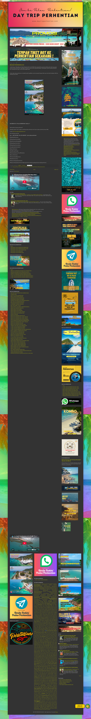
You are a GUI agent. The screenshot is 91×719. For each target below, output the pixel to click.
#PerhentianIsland (42, 596)
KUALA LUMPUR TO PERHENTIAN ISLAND (19, 330)
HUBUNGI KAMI (14, 294)
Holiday (46, 631)
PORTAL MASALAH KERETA (64, 682)
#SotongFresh (50, 600)
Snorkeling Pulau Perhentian (53, 695)
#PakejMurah (44, 591)
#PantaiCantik (49, 595)
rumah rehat (55, 691)
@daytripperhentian (15, 209)
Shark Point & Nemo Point (53, 692)
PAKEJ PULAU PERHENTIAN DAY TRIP (18, 315)
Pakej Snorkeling (52, 668)
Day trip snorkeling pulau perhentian (41, 625)
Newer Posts (12, 169)
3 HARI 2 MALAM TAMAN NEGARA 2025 (18, 344)
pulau (56, 686)
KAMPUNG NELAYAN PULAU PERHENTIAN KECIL (20, 272)
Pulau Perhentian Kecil (37, 689)
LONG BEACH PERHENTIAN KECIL (17, 304)
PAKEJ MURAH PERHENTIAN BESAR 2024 (70, 390)
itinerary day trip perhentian (51, 632)
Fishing (41, 628)
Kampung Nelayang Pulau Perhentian (39, 635)
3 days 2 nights (44, 604)
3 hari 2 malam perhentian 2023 (47, 605)
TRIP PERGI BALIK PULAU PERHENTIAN (45, 706)
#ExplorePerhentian (24, 214)
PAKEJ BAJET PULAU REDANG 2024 (17, 252)
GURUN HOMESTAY (14, 314)
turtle (40, 708)
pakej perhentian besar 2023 (53, 660)
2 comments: (24, 165)
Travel (36, 703)
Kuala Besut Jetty (48, 636)
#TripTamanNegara (53, 603)
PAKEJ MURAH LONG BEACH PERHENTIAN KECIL (20, 306)
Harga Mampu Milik (39, 629)
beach (48, 607)
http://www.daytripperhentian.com (19, 131)
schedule (39, 692)
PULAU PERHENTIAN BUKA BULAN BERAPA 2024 (20, 320)
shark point (47, 692)
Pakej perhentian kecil (37, 661)
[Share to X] (29, 165)
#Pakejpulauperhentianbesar (36, 213)
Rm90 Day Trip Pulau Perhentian (48, 691)
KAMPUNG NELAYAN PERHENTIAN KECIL (19, 338)
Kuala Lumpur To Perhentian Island (45, 637)
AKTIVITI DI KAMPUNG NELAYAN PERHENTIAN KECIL (21, 274)
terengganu (37, 701)
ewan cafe (50, 626)
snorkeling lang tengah (39, 695)
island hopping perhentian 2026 (41, 632)
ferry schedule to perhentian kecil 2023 (48, 627)
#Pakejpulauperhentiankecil (26, 213)
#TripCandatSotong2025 (43, 603)
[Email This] (27, 165)
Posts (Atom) (16, 171)
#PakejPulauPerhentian (25, 212)
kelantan (52, 635)
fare (56, 626)
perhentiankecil (55, 685)
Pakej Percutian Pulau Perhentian (45, 659)
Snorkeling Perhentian (45, 695)
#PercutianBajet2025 (37, 596)
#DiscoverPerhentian (28, 215)
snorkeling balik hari (49, 693)
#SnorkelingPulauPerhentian (38, 600)
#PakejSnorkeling (36, 595)
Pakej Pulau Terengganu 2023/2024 (45, 668)
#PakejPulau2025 (54, 591)
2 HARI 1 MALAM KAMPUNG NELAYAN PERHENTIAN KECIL (22, 277)
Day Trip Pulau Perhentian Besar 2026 (46, 622)
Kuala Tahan (53, 637)
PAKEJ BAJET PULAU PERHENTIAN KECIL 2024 (19, 248)
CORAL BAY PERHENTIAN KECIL (17, 339)
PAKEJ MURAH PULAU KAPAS (16, 309)
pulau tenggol (49, 690)
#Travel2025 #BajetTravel (43, 601)
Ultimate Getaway (51, 708)
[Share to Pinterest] (31, 165)
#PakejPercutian (49, 591)
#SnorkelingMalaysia (53, 598)
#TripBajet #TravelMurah (47, 602)
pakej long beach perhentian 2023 (45, 652)
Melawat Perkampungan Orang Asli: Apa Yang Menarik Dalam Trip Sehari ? (27, 201)
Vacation (56, 708)
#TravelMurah (55, 601)
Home (34, 169)
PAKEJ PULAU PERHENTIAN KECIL (17, 308)
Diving (47, 626)
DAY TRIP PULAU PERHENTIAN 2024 (17, 301)
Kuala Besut (44, 636)
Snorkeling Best (54, 693)
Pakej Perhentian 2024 (45, 660)
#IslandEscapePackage (31, 214)
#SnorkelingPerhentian (53, 599)
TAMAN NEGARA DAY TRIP (65, 650)
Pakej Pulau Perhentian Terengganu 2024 (40, 667)
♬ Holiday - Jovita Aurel (23, 216)
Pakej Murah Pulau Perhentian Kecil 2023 (41, 658)
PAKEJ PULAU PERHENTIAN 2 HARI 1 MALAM (19, 318)
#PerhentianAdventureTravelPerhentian (18, 215)
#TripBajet (42, 602)
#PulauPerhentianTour (15, 216)
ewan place (53, 626)
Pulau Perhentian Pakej (39, 690)
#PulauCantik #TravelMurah (53, 596)
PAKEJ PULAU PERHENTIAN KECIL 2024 (18, 324)
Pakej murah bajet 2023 (51, 653)
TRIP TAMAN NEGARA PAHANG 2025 (66, 684)
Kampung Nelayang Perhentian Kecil (51, 634)
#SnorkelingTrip (45, 600)
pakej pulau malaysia (51, 662)
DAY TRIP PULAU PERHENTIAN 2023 (45, 621)
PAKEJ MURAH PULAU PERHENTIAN (17, 313)
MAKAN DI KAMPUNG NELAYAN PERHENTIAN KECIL (21, 273)
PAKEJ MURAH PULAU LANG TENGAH (18, 311)
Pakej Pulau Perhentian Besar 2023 (44, 665)
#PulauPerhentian (37, 597)
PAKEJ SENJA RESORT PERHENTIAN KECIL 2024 (72, 393)
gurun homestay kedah (52, 628)
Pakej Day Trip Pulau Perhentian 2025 (49, 650)
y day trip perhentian (40, 709)
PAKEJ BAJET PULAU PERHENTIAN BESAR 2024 (19, 247)
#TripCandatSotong (36, 603)
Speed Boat (36, 696)
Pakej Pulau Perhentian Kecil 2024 (52, 666)
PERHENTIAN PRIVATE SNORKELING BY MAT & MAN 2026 (22, 353)
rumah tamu (36, 692)
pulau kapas (40, 687)
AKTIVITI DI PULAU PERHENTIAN (17, 295)
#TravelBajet (50, 601)
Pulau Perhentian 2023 (45, 688)
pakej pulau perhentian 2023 (44, 663)
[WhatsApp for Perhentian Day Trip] (87, 706)
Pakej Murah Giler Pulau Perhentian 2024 (51, 654)
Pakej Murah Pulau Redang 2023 (52, 658)
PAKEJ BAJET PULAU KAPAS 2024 (17, 251)
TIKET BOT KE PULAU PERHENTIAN (17, 333)
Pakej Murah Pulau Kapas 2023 (47, 656)
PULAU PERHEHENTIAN (53, 687)
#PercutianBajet (55, 595)
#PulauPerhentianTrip (54, 597)
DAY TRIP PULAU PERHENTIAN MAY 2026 (44, 623)
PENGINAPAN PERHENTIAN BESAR (17, 299)
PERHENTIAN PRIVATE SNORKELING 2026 (71, 395)
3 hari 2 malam (49, 604)
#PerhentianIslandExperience (36, 215)
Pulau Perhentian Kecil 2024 (45, 689)
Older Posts (56, 169)
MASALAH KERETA (63, 643)
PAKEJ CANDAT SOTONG (15, 348)
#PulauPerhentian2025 (45, 597)
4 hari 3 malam (54, 605)
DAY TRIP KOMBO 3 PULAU (16, 305)
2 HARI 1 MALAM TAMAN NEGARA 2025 (18, 343)
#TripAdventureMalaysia (37, 602)
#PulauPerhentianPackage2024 (17, 213)
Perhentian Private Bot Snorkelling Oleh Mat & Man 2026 (42, 682)
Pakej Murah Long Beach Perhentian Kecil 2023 (41, 655)
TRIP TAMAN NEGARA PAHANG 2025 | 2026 (68, 635)
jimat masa (52, 633)
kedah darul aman (48, 635)
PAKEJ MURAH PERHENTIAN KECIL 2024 (70, 389)
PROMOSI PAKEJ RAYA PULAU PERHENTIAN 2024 (48, 686)
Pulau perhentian (37, 688)
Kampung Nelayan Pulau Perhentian (41, 634)
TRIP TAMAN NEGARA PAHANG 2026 (18, 349)
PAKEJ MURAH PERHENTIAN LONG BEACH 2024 (20, 340)
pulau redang (45, 690)
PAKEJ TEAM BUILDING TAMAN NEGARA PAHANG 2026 (21, 350)
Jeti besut (46, 633)
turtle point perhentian (45, 708)
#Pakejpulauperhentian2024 (34, 212)
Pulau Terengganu (54, 690)
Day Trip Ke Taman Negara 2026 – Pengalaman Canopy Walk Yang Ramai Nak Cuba (29, 194)
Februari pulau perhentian (37, 627)
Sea (41, 692)
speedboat (39, 696)
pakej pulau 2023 (44, 662)
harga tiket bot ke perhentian (40, 631)
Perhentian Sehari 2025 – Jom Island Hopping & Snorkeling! (44, 683)
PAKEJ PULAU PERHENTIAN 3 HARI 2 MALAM (19, 316)
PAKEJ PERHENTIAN (39, 660)
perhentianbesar (43, 685)
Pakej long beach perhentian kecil (43, 653)
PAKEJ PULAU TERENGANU (51, 667)
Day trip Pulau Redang (54, 623)
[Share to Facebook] (30, 165)
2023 (39, 604)
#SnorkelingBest (46, 598)
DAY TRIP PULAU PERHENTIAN (65, 679)
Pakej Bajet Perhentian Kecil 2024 (17, 65)
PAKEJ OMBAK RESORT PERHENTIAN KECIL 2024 (72, 394)
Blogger (56, 712)
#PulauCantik (47, 596)
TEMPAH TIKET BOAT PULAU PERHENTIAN (19, 325)
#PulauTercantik (36, 598)
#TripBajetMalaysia (54, 602)
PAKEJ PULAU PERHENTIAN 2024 (17, 323)
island (35, 632)
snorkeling (43, 693)
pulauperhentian (36, 691)
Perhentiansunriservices (37, 686)
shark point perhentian (37, 693)
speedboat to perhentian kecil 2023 (46, 696)
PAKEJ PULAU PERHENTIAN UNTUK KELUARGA (19, 319)
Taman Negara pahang (45, 697)
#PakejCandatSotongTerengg (38, 591)
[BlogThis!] (28, 165)
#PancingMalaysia (42, 595)
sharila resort (44, 692)
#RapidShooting (41, 598)
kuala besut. (53, 636)
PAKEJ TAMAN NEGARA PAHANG (17, 296)
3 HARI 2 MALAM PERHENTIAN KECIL (18, 328)
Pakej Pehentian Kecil (37, 659)
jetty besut (49, 633)
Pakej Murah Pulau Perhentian (44, 657)
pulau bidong (36, 687)
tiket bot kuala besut (39, 702)
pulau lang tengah (46, 687)
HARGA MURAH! (44, 629)
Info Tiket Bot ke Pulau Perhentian (52, 631)
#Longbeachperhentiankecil (16, 214)
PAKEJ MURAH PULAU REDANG (16, 310)
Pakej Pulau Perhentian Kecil (42, 666)
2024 (41, 604)
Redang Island (42, 691)
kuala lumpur (38, 637)
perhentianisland (49, 685)
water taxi (35, 709)
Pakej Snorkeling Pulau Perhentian (44, 670)
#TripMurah (48, 603)
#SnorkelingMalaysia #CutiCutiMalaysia (40, 599)
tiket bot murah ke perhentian (47, 702)
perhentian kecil (54, 680)
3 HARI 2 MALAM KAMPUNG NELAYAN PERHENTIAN (21, 329)
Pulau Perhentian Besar (53, 688)
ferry (42, 627)
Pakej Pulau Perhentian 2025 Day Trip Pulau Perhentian (44, 664)
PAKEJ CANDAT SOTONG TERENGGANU (18, 345)
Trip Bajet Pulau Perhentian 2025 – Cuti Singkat (44, 703)
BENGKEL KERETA (62, 683)
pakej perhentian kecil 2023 (45, 661)
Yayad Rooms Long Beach (46, 709)
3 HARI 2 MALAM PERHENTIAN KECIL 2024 (71, 388)
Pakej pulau (40, 662)
